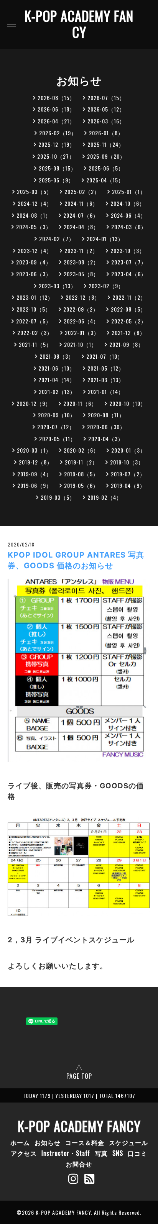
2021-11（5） (35, 344)
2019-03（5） (58, 497)
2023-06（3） (33, 274)
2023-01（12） (34, 297)
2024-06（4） (128, 215)
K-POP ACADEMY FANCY (79, 24)
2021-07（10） (104, 356)
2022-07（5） (33, 321)
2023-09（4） (33, 262)
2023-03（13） (57, 286)
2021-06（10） (56, 368)
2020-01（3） (128, 450)
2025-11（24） (105, 144)
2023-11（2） (81, 250)
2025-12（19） (56, 144)
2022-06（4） (81, 321)
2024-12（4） (35, 203)
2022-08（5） (128, 309)
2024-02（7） (56, 239)
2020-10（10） (127, 403)
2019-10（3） (127, 462)
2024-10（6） (127, 203)
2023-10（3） (127, 250)
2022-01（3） (82, 332)
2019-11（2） (81, 462)
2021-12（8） (128, 332)
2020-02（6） (81, 450)
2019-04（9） (128, 485)
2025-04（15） (105, 180)
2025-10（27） (56, 156)
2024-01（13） (105, 239)
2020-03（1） (34, 450)
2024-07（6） (81, 215)
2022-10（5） (33, 309)
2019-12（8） (36, 462)
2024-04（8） (81, 227)
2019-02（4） (104, 497)
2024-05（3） (33, 227)
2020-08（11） (106, 415)
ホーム (20, 1142)
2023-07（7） (128, 262)
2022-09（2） (81, 309)
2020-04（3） (105, 439)
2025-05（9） (56, 180)
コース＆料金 (84, 1142)
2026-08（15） (56, 98)
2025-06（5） (106, 168)
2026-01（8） (106, 133)
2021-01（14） (106, 391)
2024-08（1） (33, 215)
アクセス (24, 1153)
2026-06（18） (56, 109)
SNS (117, 1153)
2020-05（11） (57, 439)
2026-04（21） (56, 121)
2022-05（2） (128, 321)
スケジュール (128, 1142)
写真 (101, 1153)
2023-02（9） (106, 286)
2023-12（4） (35, 250)
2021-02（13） (57, 391)
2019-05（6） (81, 485)
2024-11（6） (81, 203)
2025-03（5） (34, 191)
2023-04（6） (128, 274)
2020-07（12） (56, 427)
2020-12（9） (33, 403)
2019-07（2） (128, 474)
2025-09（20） (106, 156)
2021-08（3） (57, 356)
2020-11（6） (80, 403)
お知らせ (48, 1142)
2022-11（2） (129, 297)
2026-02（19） (58, 133)
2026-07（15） (106, 98)
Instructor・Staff (65, 1153)
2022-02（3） (35, 332)
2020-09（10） (57, 415)
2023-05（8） (81, 274)
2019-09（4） (34, 474)
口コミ (137, 1153)
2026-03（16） (106, 121)
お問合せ (79, 1163)
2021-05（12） (105, 368)
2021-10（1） (80, 344)
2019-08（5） (81, 474)
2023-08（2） (81, 262)
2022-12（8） (83, 297)
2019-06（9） (34, 485)
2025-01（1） (129, 191)
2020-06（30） (106, 427)
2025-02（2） (82, 191)
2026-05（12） (106, 109)
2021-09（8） (126, 344)
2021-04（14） (56, 380)
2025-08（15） (57, 168)
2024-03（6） (128, 227)
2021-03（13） (105, 380)
